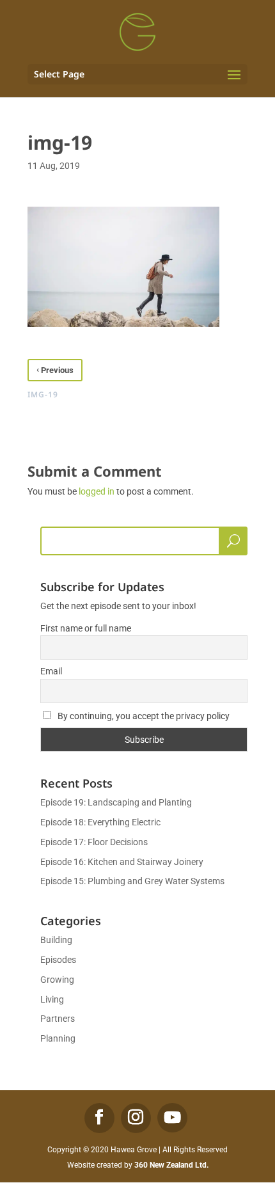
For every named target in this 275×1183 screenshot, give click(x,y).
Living (52, 999)
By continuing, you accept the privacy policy (143, 716)
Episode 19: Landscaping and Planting (116, 802)
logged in (96, 491)
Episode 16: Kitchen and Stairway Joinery (121, 862)
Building (56, 940)
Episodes (58, 960)
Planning (57, 1038)
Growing (57, 979)
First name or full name (85, 628)
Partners (57, 1018)
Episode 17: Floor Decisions (94, 842)
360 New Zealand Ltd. (171, 1165)
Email (51, 671)
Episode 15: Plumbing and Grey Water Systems (132, 881)
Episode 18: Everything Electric (100, 822)
